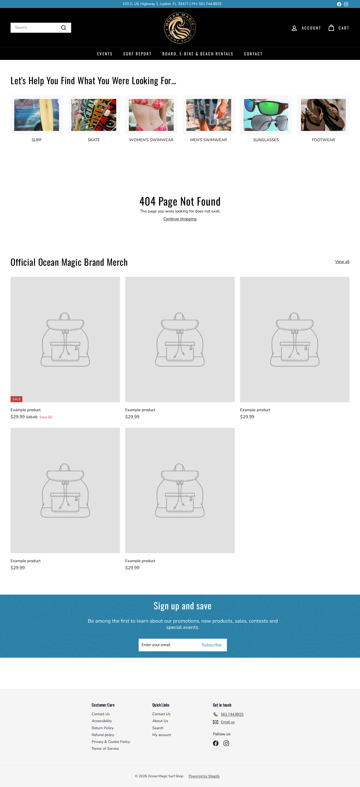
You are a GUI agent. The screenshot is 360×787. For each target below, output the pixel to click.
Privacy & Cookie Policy (111, 741)
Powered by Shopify (204, 776)
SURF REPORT (137, 53)
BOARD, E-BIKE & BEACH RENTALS (197, 53)
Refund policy (103, 734)
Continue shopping (180, 218)
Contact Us (101, 714)
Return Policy (103, 728)
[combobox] (41, 28)
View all (342, 261)
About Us (160, 720)
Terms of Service (105, 748)
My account (161, 734)
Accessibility (102, 720)
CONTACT (253, 53)
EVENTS (105, 53)
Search (157, 728)
